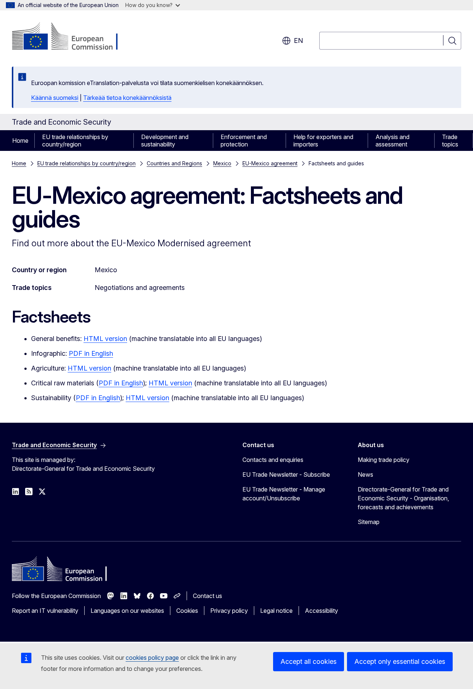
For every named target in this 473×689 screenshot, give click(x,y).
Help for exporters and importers (323, 140)
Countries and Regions (174, 163)
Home (20, 140)
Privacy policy (229, 610)
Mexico (222, 163)
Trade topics (450, 140)
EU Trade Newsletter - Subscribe (286, 474)
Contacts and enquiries (272, 459)
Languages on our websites (127, 610)
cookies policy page (152, 657)
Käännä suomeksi (54, 97)
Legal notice (276, 610)
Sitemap (369, 522)
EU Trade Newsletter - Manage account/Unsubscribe (283, 494)
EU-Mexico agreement (269, 163)
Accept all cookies (308, 661)
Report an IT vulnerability (45, 610)
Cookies (187, 610)
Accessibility (321, 610)
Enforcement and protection (244, 140)
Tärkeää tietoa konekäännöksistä (127, 97)
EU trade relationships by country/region (75, 140)
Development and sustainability (164, 140)
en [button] (298, 40)
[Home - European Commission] (71, 37)
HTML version (105, 338)
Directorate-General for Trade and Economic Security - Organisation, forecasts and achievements (403, 498)
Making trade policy (383, 459)
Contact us (207, 596)
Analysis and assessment (392, 140)
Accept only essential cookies (399, 661)
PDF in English (91, 353)
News (365, 474)
